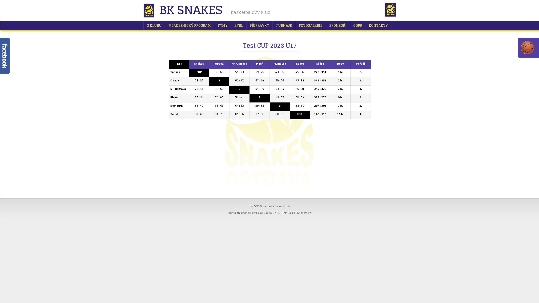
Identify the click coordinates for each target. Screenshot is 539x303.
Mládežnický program (189, 25)
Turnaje (284, 25)
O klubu (154, 25)
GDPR (357, 25)
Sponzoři (338, 25)
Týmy (222, 25)
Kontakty (378, 25)
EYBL (238, 25)
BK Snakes (190, 10)
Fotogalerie (311, 25)
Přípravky (259, 25)
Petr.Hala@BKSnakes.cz (296, 213)
